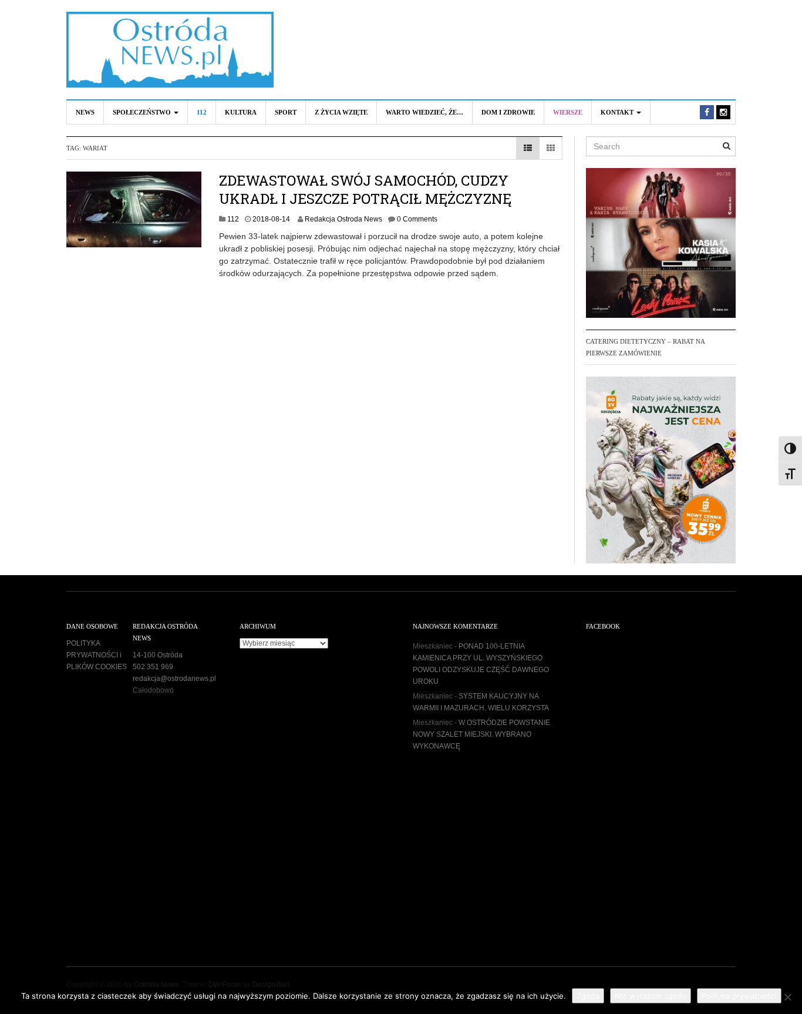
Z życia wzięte (341, 112)
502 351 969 (153, 667)
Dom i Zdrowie (508, 112)
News (85, 112)
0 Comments (417, 219)
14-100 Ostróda (158, 655)
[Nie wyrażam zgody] (787, 997)
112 (202, 112)
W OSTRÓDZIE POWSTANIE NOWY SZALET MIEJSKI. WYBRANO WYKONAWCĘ (481, 734)
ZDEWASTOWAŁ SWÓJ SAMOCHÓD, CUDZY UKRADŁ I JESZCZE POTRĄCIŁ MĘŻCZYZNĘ (365, 189)
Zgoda (588, 995)
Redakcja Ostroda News (343, 219)
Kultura (241, 112)
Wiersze (567, 112)
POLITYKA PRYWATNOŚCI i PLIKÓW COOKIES (96, 655)
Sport (285, 112)
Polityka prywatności (739, 995)
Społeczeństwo (143, 112)
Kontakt (618, 112)
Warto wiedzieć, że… (424, 112)
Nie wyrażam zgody (650, 995)
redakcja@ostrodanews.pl (174, 678)
